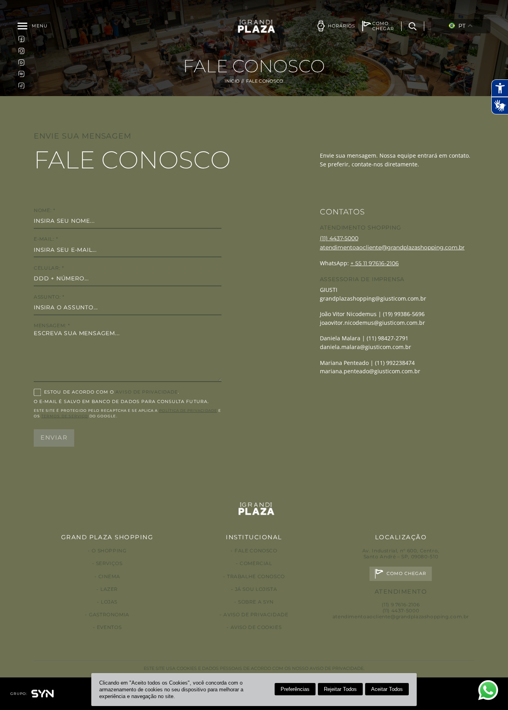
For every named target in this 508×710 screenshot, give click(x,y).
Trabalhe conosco (256, 576)
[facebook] (21, 39)
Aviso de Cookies (256, 627)
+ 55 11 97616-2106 (374, 263)
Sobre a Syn (256, 602)
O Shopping (109, 551)
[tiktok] (21, 85)
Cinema (109, 576)
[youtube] (21, 62)
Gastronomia (109, 614)
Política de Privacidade (188, 411)
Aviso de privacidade (255, 614)
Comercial (256, 563)
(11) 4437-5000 (339, 238)
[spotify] (21, 74)
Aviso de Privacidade (146, 392)
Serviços (109, 563)
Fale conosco (256, 551)
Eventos (109, 627)
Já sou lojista (256, 589)
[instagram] (21, 50)
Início (232, 81)
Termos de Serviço (64, 416)
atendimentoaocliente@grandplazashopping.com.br (392, 247)
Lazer (109, 589)
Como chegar (407, 573)
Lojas (109, 602)
